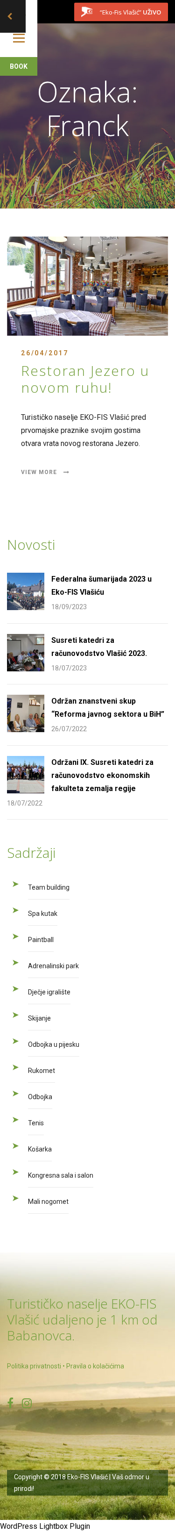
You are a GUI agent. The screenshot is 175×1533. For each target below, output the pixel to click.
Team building (49, 887)
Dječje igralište (49, 992)
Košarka (40, 1149)
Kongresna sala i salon (60, 1175)
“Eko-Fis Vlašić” (130, 12)
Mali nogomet (48, 1201)
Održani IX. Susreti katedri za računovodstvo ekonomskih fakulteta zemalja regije (102, 775)
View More (40, 472)
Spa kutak (42, 913)
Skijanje (39, 1018)
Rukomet (41, 1070)
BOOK (19, 66)
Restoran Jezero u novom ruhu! (85, 379)
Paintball (41, 939)
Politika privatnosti (34, 1366)
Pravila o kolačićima (95, 1366)
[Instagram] (27, 1403)
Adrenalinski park (53, 966)
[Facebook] (10, 1403)
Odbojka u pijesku (53, 1044)
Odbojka (40, 1097)
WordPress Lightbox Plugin (45, 1526)
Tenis (36, 1123)
